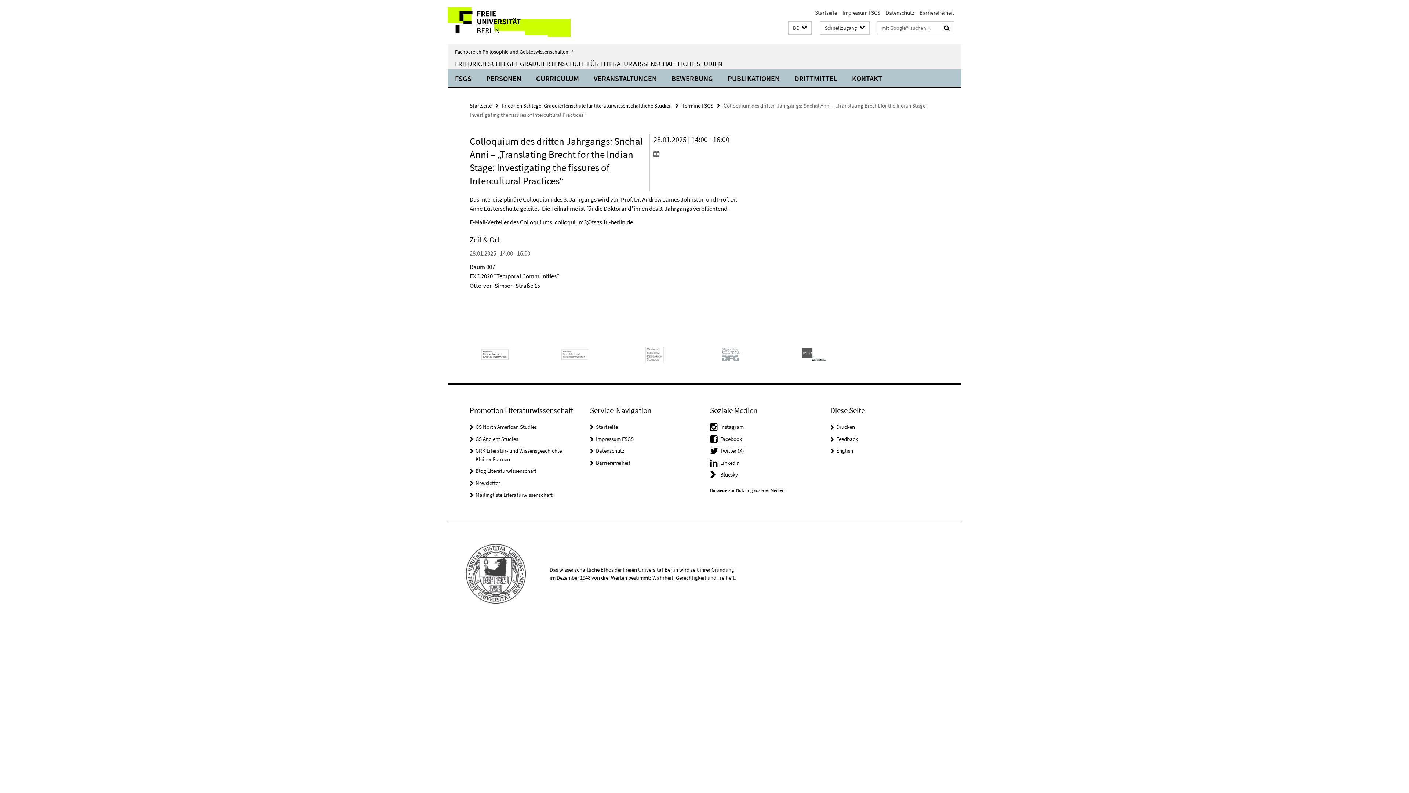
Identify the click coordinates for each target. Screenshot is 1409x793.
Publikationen (754, 78)
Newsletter (488, 482)
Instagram (732, 426)
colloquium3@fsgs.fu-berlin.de (594, 222)
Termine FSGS (697, 105)
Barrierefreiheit (937, 12)
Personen (503, 78)
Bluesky (729, 474)
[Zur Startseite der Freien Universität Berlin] (509, 22)
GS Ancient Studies (497, 438)
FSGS (463, 78)
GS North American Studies (506, 426)
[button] (800, 28)
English (844, 450)
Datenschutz (900, 12)
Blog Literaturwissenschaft (506, 470)
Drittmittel (815, 78)
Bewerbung (692, 78)
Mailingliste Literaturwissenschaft (514, 494)
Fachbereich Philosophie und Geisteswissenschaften (514, 51)
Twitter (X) (732, 450)
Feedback (847, 438)
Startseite (826, 12)
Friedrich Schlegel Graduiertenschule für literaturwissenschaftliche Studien (588, 63)
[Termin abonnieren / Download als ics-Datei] (696, 153)
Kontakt (867, 78)
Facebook (731, 438)
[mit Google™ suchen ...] (947, 28)
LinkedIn (730, 462)
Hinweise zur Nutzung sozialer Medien (747, 490)
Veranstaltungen (625, 78)
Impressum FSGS (861, 12)
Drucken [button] (845, 426)
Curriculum (557, 78)
